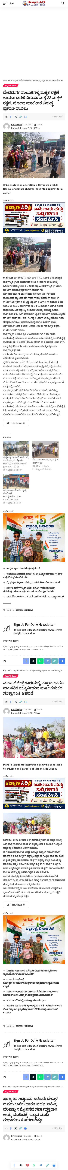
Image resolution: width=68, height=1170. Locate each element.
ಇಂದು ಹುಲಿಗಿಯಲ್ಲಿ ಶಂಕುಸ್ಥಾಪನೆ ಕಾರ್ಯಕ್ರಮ (26, 1000)
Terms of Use (30, 646)
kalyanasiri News (24, 610)
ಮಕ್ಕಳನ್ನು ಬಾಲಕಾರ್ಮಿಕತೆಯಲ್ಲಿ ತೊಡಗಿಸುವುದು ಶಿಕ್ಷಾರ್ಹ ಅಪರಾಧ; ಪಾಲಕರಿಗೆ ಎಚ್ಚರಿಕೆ (15, 460)
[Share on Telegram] (40, 1165)
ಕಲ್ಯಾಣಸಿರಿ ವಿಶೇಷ (10, 86)
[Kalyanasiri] (34, 3)
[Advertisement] (34, 42)
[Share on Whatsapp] (34, 1165)
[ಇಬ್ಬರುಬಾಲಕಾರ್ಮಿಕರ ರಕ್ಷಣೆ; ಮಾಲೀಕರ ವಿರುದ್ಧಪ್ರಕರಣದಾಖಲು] (16, 481)
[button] (6, 3)
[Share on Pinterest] (27, 1165)
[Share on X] (15, 116)
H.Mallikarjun (16, 124)
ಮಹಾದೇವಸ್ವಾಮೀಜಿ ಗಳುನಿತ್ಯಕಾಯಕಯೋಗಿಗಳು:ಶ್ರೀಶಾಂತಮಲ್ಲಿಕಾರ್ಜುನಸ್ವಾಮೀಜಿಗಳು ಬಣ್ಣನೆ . (31, 983)
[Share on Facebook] (11, 116)
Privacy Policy (13, 649)
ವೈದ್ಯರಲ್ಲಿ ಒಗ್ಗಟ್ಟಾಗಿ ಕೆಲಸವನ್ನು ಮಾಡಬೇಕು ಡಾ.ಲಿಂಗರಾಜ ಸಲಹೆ (33, 582)
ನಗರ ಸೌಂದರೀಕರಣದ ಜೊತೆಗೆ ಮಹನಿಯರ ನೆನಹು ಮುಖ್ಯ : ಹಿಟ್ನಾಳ (35, 596)
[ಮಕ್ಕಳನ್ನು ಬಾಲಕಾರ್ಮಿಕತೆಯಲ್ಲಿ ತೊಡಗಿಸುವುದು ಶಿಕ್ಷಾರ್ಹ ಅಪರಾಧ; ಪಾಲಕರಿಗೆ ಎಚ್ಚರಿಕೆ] (16, 448)
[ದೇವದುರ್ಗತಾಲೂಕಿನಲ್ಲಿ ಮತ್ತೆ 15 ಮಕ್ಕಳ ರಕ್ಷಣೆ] (45, 449)
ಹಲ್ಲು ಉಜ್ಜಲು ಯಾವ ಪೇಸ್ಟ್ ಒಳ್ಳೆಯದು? (23, 568)
